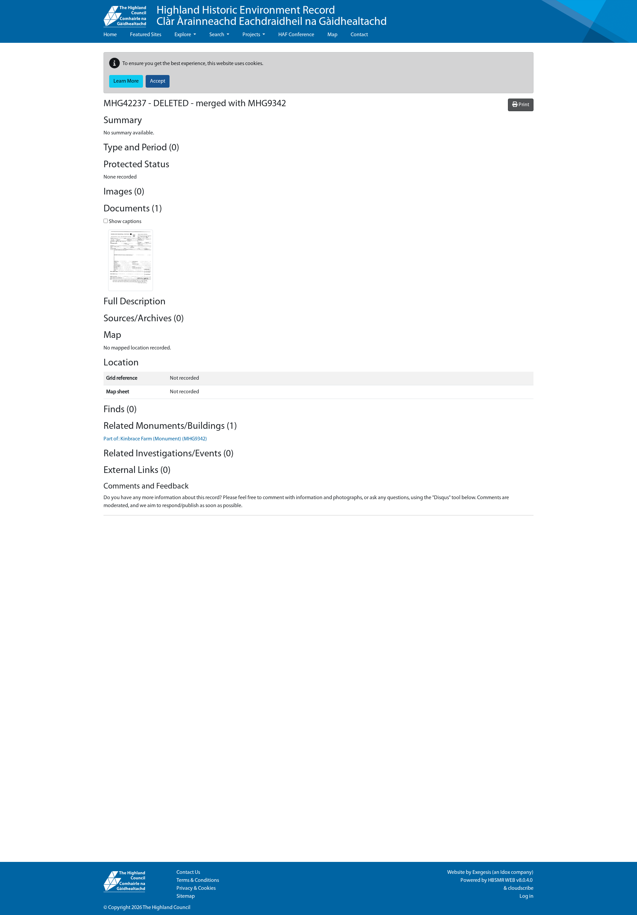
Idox (505, 872)
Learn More (126, 81)
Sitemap (186, 896)
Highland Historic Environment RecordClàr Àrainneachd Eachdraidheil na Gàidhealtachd (272, 16)
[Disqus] (318, 604)
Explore (183, 35)
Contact (359, 35)
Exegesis (481, 872)
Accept (157, 81)
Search (217, 35)
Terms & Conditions (198, 880)
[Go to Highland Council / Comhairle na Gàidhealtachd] (125, 14)
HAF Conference (296, 35)
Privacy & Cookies (196, 888)
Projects (252, 35)
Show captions (124, 221)
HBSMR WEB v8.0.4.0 (510, 880)
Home (110, 35)
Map (332, 35)
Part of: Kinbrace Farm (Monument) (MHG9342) (155, 439)
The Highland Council (166, 907)
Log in (526, 896)
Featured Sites (145, 35)
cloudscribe (520, 888)
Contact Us (188, 872)
